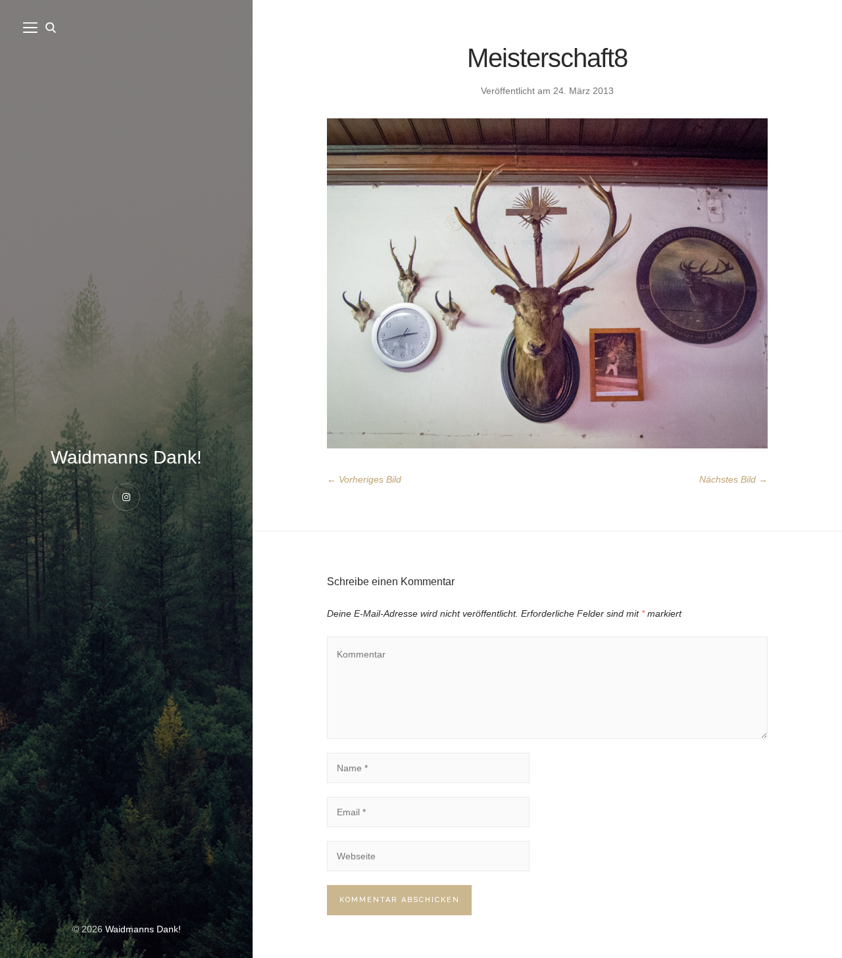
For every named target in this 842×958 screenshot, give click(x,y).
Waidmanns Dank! (126, 457)
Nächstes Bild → (733, 479)
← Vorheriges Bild (364, 479)
